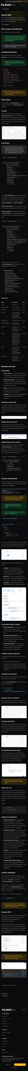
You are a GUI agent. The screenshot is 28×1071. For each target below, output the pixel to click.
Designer (4, 1021)
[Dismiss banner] (26, 1)
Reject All (8, 1064)
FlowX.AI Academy (6, 1032)
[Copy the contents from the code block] (22, 69)
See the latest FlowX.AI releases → (15, 1)
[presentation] (14, 77)
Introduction (4, 1016)
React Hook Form (16, 887)
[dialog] (14, 1062)
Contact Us (4, 1043)
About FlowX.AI (5, 1041)
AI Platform (4, 1023)
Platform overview (6, 1018)
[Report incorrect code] (20, 69)
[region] (14, 332)
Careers (4, 1046)
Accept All (20, 1064)
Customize (14, 1067)
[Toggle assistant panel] (24, 5)
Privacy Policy (5, 1052)
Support (4, 1035)
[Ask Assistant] (25, 69)
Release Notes (5, 1026)
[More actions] (26, 5)
